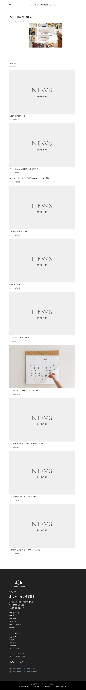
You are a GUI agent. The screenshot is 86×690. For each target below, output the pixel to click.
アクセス (12, 643)
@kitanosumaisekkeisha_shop (22, 669)
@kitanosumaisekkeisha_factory (23, 672)
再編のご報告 (14, 284)
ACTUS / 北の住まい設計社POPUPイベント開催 (29, 178)
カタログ (12, 637)
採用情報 (12, 646)
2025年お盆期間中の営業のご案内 (23, 497)
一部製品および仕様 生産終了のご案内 (24, 550)
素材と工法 (13, 616)
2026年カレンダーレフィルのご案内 (24, 390)
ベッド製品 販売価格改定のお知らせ (23, 169)
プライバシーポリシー (48, 684)
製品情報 (12, 619)
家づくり (12, 621)
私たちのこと (14, 613)
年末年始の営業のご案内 (19, 337)
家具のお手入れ (15, 624)
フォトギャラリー (16, 634)
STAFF (14, 21)
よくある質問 (14, 649)
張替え (11, 627)
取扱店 (11, 640)
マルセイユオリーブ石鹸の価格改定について (27, 444)
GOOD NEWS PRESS (18, 656)
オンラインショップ (16, 653)
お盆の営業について (17, 116)
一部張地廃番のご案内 (18, 231)
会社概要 (34, 684)
